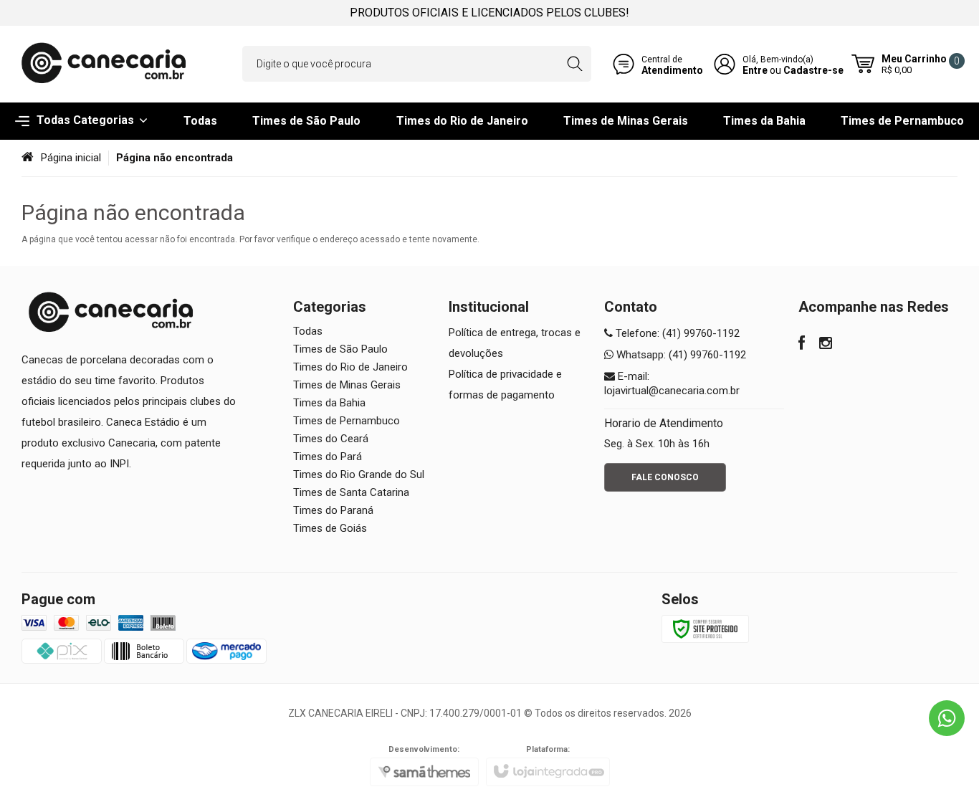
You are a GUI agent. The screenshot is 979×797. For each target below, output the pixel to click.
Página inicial (71, 157)
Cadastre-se (813, 70)
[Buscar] (574, 64)
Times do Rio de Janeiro (350, 367)
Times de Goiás (330, 528)
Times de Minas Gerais (347, 384)
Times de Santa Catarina (351, 492)
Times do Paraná (333, 510)
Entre (755, 70)
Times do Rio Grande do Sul (358, 474)
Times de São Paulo (340, 349)
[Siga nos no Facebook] (801, 344)
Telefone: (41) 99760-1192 (676, 333)
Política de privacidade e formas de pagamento (505, 384)
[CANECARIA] (104, 64)
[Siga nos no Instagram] (825, 344)
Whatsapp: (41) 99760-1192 (679, 354)
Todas (308, 331)
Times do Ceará (330, 438)
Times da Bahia (329, 402)
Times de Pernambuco (346, 420)
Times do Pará (327, 456)
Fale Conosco (665, 477)
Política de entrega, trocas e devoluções (515, 343)
